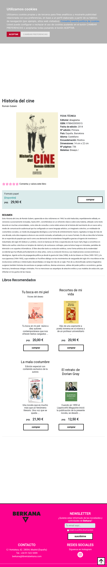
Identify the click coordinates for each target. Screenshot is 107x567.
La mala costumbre (35, 362)
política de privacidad (85, 530)
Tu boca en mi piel (35, 292)
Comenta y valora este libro (32, 184)
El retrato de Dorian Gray (71, 372)
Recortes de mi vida (70, 292)
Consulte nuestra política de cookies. (80, 21)
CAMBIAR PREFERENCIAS (35, 34)
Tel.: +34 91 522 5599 (26, 553)
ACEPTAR (13, 34)
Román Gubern (9, 106)
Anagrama (74, 120)
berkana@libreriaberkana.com (27, 556)
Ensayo (73, 150)
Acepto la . (81, 530)
